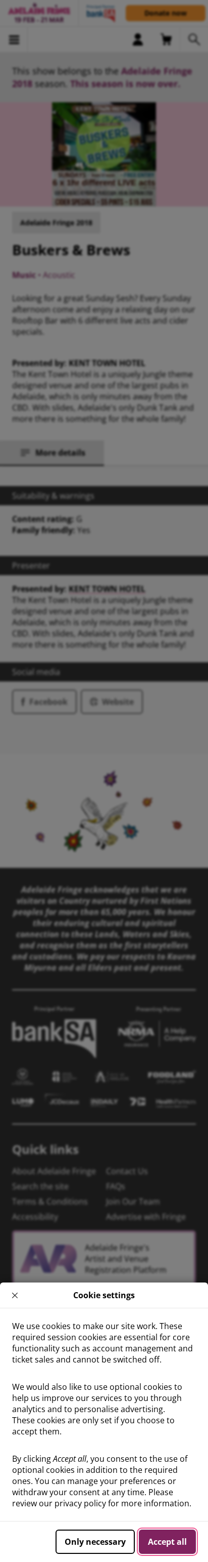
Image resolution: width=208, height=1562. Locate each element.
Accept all (167, 1541)
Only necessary (95, 1541)
